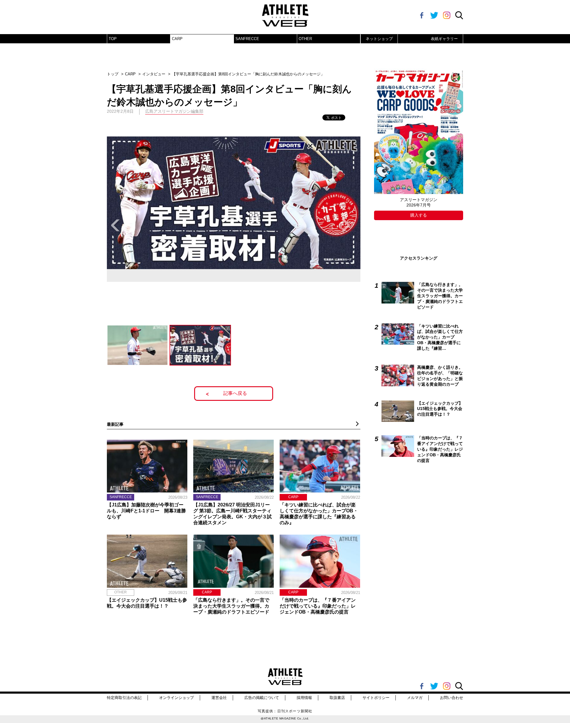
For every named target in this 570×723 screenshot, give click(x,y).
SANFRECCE (247, 38)
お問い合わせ (451, 697)
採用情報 (304, 697)
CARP (177, 38)
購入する (418, 215)
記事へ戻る (235, 393)
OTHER (305, 38)
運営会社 (219, 697)
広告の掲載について (261, 697)
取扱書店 (337, 697)
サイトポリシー (376, 697)
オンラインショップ (176, 697)
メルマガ (414, 697)
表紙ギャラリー (444, 38)
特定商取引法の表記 (124, 697)
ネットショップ (379, 38)
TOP (113, 38)
